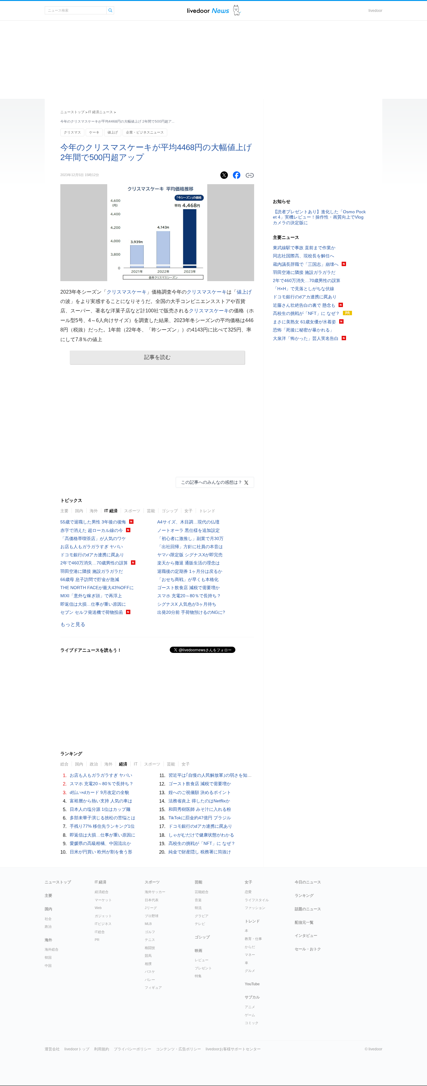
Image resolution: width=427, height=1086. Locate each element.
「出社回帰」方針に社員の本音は (190, 546)
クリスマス (72, 132)
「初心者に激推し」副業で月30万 (190, 538)
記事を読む (157, 357)
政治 (48, 926)
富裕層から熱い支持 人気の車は (101, 800)
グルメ (250, 970)
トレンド (207, 510)
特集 (198, 976)
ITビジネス (103, 924)
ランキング (304, 895)
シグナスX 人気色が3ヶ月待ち (186, 604)
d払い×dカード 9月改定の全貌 (99, 792)
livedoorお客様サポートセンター (233, 1049)
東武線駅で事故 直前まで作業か (304, 247)
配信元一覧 (304, 922)
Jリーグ (151, 908)
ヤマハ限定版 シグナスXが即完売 (190, 554)
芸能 (151, 510)
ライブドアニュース (208, 10)
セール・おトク (308, 949)
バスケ (150, 971)
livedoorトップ (76, 1049)
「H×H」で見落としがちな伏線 (303, 288)
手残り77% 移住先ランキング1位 (102, 826)
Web (98, 908)
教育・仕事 (253, 939)
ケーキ (94, 132)
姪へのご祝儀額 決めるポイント (199, 792)
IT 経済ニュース (100, 112)
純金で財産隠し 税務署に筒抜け (199, 851)
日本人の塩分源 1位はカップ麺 (100, 809)
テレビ (200, 924)
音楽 (198, 900)
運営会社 (52, 1049)
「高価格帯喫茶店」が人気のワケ (93, 538)
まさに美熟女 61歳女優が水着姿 (304, 321)
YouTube (252, 984)
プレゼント (203, 968)
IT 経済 (111, 510)
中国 (48, 965)
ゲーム (250, 1015)
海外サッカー (155, 892)
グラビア (201, 916)
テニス (150, 940)
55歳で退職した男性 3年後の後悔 (93, 521)
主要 (64, 510)
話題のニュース (308, 909)
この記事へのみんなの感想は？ (211, 482)
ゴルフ (150, 932)
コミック (252, 1023)
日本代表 (151, 900)
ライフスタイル (257, 900)
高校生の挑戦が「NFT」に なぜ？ (201, 843)
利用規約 (101, 1049)
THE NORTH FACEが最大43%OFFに (97, 587)
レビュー (201, 960)
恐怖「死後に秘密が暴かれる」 (303, 329)
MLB (148, 924)
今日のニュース (308, 882)
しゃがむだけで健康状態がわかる (201, 834)
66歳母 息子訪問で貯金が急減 (89, 579)
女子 (188, 510)
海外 (94, 510)
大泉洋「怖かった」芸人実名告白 (306, 338)
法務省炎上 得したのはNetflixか (199, 800)
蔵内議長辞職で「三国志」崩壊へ (306, 264)
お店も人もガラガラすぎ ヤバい (91, 546)
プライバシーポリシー (132, 1049)
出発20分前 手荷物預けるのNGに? (191, 612)
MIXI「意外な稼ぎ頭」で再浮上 (91, 595)
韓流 (198, 908)
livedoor (375, 10)
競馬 (148, 955)
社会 (48, 919)
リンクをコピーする (249, 175)
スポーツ (132, 510)
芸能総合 (201, 892)
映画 (198, 950)
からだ (250, 947)
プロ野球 (151, 916)
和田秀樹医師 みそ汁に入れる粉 (199, 809)
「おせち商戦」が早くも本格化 (188, 579)
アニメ (250, 1007)
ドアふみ (237, 10)
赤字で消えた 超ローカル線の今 (91, 530)
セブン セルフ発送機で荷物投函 (91, 612)
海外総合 (51, 949)
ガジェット (103, 916)
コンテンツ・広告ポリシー (178, 1049)
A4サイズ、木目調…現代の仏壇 (188, 521)
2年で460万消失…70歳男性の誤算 (94, 562)
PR (97, 940)
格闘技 (150, 948)
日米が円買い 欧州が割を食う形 (101, 851)
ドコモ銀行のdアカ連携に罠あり (92, 554)
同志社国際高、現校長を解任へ (303, 255)
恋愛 (248, 892)
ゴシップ (170, 510)
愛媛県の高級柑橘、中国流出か (100, 843)
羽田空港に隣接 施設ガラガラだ (91, 571)
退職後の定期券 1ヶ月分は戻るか (189, 571)
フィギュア (153, 987)
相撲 (148, 964)
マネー (250, 955)
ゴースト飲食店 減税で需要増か (188, 587)
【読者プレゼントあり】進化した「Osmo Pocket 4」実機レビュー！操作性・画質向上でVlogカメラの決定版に (319, 217)
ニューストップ (72, 112)
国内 (79, 510)
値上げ (113, 132)
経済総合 (101, 892)
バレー (150, 980)
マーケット (103, 900)
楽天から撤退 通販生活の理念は (188, 562)
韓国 (48, 957)
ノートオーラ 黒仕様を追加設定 (188, 530)
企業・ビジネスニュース (145, 132)
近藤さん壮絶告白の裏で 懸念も (304, 305)
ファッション (255, 908)
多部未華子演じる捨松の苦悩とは (102, 817)
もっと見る (72, 624)
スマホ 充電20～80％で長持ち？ (189, 595)
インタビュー (306, 935)
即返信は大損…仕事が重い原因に (93, 604)
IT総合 (100, 932)
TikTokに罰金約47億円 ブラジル (199, 817)
